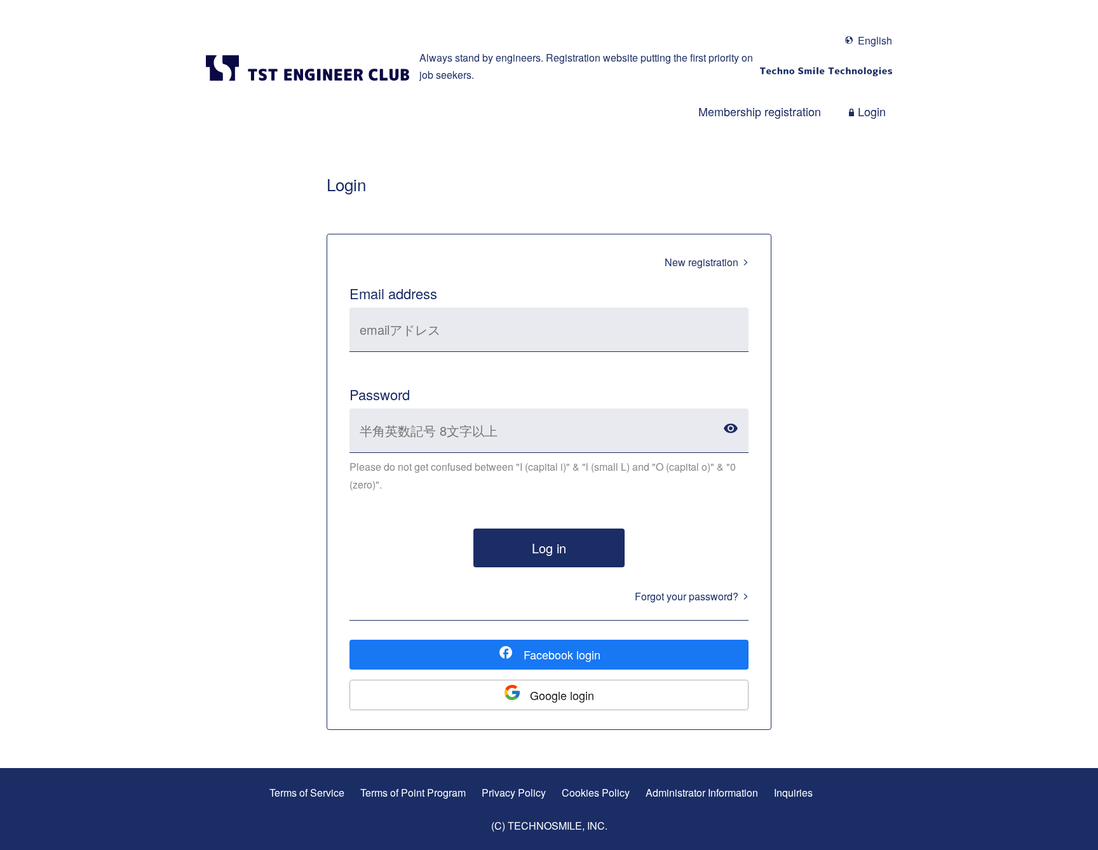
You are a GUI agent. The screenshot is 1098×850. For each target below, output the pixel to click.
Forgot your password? (686, 596)
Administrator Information (702, 792)
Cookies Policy (596, 792)
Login (872, 111)
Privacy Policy (514, 792)
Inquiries (793, 792)
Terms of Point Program (413, 792)
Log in (549, 548)
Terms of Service (306, 792)
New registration (701, 262)
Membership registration (759, 111)
